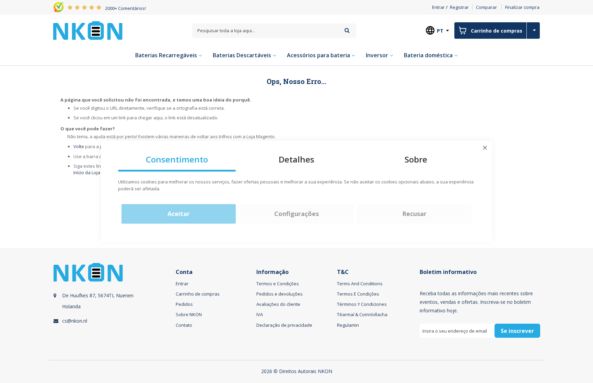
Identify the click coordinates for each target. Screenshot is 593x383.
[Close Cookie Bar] (485, 148)
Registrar (459, 7)
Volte (78, 146)
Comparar (486, 7)
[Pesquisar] (347, 30)
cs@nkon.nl (74, 321)
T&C (343, 272)
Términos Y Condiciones (362, 304)
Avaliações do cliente (278, 304)
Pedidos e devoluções (279, 294)
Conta (184, 272)
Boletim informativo (448, 272)
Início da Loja (86, 172)
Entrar (438, 7)
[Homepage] (88, 30)
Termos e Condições (277, 283)
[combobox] (274, 30)
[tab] (114, 308)
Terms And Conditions (360, 283)
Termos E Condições (358, 294)
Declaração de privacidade (284, 325)
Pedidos (184, 304)
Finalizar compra (522, 7)
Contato (184, 325)
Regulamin (348, 325)
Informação (272, 272)
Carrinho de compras (198, 294)
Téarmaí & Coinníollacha (362, 314)
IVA (259, 314)
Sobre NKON (189, 314)
